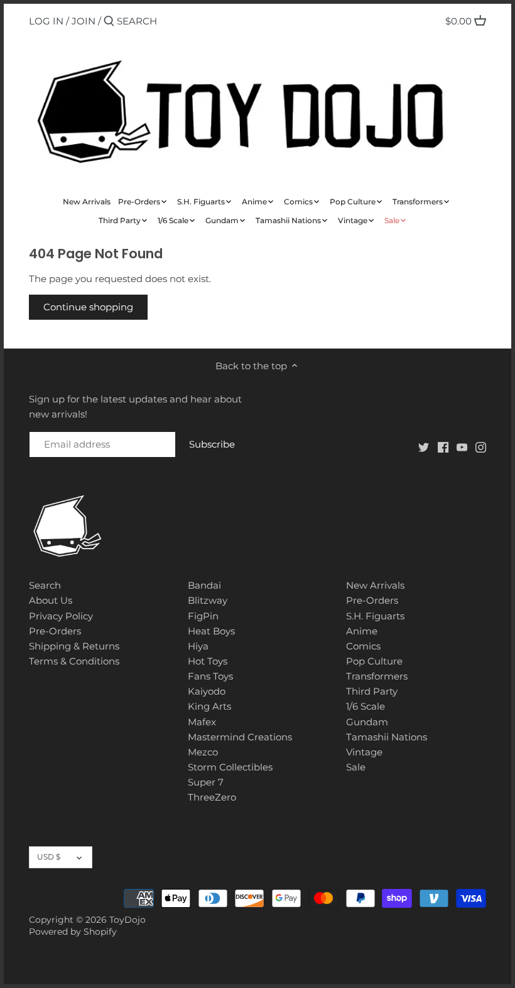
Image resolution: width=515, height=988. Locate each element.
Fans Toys (210, 676)
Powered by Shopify (73, 932)
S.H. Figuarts (375, 616)
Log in (46, 21)
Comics (363, 646)
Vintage (364, 752)
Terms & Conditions (74, 661)
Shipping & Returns (74, 646)
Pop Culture (374, 661)
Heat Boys (211, 631)
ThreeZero (212, 797)
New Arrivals (375, 585)
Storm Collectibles (230, 767)
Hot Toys (207, 661)
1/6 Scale (365, 706)
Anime (361, 631)
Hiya (198, 646)
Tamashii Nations (386, 737)
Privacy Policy (61, 616)
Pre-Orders (55, 631)
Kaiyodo (206, 691)
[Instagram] (480, 446)
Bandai (204, 585)
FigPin (203, 616)
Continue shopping (88, 307)
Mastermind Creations (240, 737)
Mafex (202, 722)
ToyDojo (127, 920)
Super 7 (206, 782)
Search (45, 585)
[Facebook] (443, 446)
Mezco (203, 752)
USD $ (48, 856)
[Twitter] (423, 446)
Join (83, 21)
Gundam (367, 722)
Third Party (372, 691)
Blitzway (207, 600)
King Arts (209, 706)
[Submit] (109, 22)
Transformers (377, 676)
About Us (50, 600)
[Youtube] (462, 446)
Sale (356, 767)
